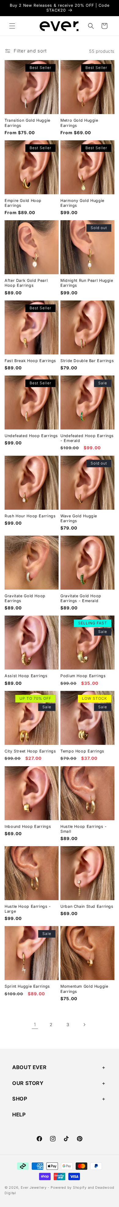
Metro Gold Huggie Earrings (79, 123)
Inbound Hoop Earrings (28, 826)
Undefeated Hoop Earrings (31, 435)
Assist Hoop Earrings (26, 676)
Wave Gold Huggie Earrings (78, 518)
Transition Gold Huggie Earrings (27, 123)
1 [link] (35, 1024)
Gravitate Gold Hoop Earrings (25, 598)
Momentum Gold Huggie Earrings (84, 988)
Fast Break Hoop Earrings (30, 360)
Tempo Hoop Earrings (82, 751)
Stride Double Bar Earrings (87, 360)
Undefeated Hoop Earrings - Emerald (87, 438)
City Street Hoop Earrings (30, 751)
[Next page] (84, 1024)
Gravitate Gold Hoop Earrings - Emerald (80, 598)
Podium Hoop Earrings (83, 676)
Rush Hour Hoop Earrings (30, 516)
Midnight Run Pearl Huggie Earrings (86, 283)
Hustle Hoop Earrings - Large (28, 909)
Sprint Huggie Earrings (27, 986)
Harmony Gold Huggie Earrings (82, 203)
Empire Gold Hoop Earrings (23, 203)
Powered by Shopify (69, 1187)
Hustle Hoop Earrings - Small (83, 829)
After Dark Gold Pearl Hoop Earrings (26, 283)
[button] (12, 26)
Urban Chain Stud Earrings (87, 906)
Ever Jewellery (34, 1187)
